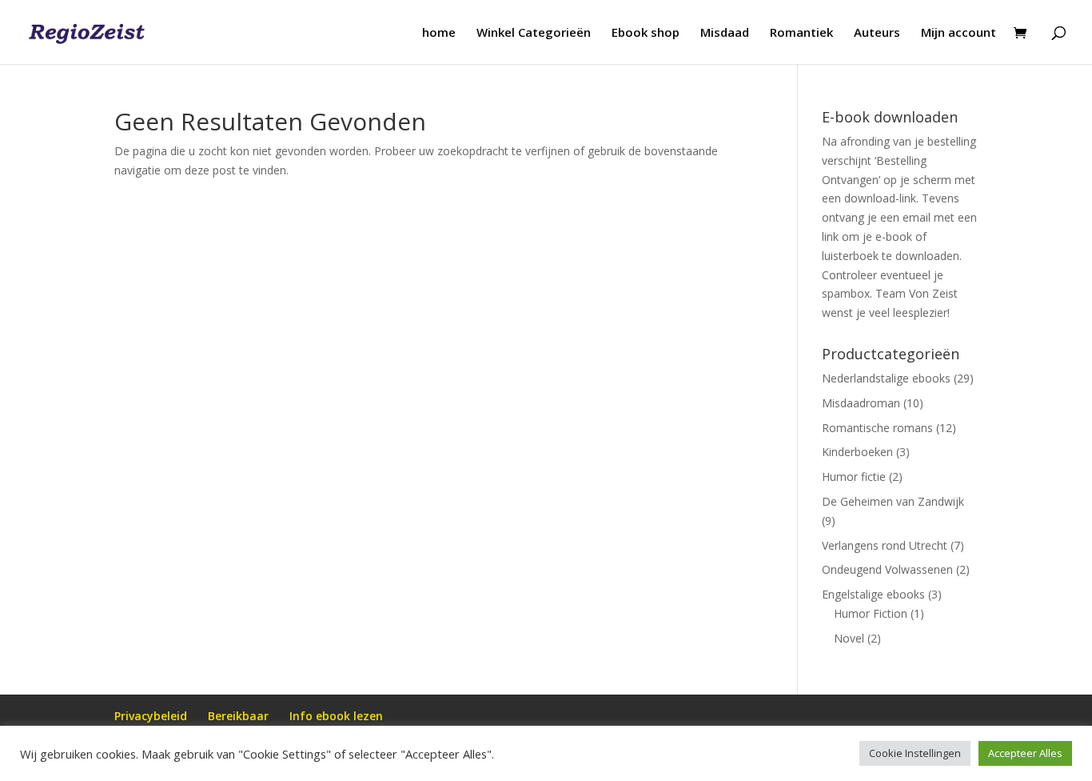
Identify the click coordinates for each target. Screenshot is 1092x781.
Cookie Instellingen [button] (915, 753)
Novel (849, 638)
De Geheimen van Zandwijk (893, 501)
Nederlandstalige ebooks (886, 378)
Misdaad (724, 33)
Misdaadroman (861, 403)
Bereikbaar (238, 715)
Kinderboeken (857, 451)
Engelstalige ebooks (873, 594)
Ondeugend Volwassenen (887, 569)
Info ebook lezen (336, 715)
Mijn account (958, 33)
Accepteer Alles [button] (1025, 753)
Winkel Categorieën (533, 33)
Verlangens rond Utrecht (884, 545)
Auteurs (877, 33)
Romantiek (801, 33)
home (439, 33)
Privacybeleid (150, 715)
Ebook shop (646, 33)
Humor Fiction (870, 613)
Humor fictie (854, 476)
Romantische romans (877, 427)
